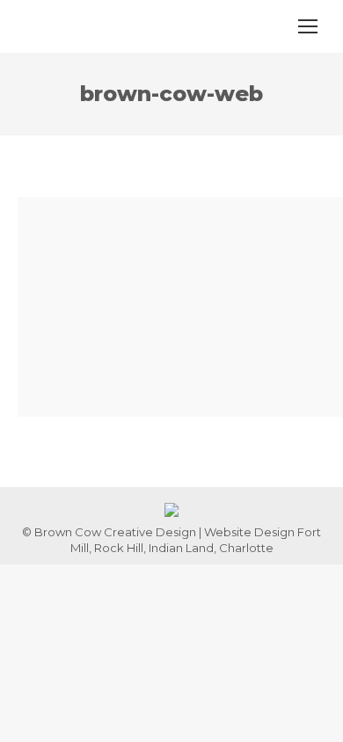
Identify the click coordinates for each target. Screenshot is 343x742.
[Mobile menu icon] (307, 26)
